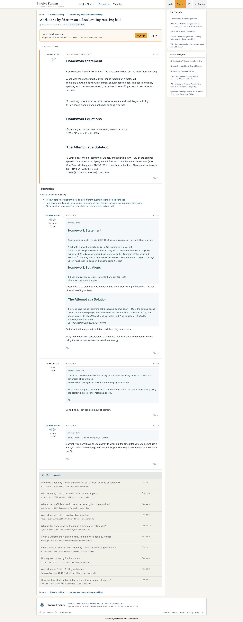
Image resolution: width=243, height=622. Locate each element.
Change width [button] (65, 612)
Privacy (190, 612)
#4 (158, 425)
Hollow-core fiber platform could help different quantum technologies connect (85, 199)
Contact (166, 612)
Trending (117, 4)
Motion (80, 25)
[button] (94, 4)
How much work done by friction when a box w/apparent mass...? (76, 580)
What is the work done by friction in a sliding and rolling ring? (73, 526)
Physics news (47, 194)
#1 (158, 54)
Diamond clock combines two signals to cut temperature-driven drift (80, 206)
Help (197, 612)
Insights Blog (84, 4)
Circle (72, 25)
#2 (158, 215)
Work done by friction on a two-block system (65, 515)
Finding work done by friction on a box (62, 558)
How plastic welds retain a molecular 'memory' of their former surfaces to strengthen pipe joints (94, 203)
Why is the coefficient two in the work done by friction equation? (75, 504)
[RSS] (202, 612)
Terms (182, 612)
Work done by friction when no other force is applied (69, 493)
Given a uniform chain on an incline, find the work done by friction (76, 536)
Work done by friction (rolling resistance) (63, 569)
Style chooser (47, 612)
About (174, 612)
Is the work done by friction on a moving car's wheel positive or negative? (80, 482)
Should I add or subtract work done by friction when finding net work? (78, 547)
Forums (102, 4)
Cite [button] (154, 178)
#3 (158, 363)
